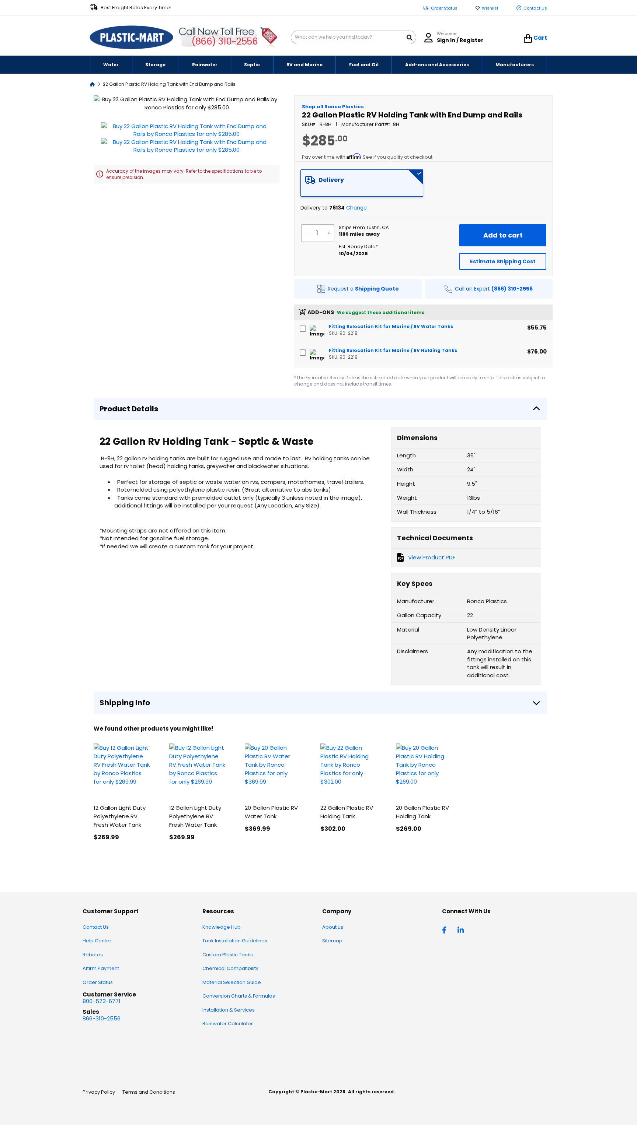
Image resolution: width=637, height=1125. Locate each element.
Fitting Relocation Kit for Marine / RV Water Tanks (391, 326)
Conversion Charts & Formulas (238, 995)
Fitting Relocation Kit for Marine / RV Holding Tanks (393, 350)
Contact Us (535, 8)
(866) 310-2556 (224, 41)
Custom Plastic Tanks (227, 954)
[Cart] (528, 38)
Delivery (331, 180)
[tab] (362, 183)
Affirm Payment (101, 968)
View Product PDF (431, 557)
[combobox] (353, 37)
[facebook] (446, 929)
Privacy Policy (99, 1092)
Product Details (129, 409)
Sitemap (332, 940)
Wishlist (490, 8)
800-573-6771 (102, 1001)
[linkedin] (461, 929)
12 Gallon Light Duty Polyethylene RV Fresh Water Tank (120, 816)
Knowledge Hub (221, 927)
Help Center (97, 940)
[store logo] (131, 37)
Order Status (444, 8)
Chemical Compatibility (230, 968)
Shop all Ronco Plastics (333, 106)
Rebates (93, 954)
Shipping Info (125, 702)
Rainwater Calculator (227, 1023)
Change (356, 207)
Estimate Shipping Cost (503, 261)
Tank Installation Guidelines (234, 940)
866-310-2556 (102, 1018)
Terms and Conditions (148, 1092)
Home (92, 84)
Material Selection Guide (231, 982)
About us (332, 927)
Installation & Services (228, 1009)
